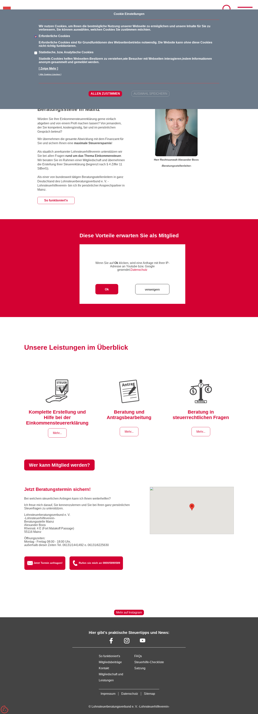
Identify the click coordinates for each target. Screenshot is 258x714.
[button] (191, 507)
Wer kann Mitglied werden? (59, 465)
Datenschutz (139, 269)
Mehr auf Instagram (129, 612)
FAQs (138, 656)
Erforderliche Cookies (54, 36)
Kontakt (104, 668)
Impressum (108, 693)
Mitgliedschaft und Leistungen (111, 677)
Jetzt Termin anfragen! (48, 562)
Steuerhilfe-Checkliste (149, 662)
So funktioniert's (56, 200)
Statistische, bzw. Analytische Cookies (66, 52)
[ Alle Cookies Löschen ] (50, 74)
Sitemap (149, 693)
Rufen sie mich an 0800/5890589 (99, 562)
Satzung (139, 668)
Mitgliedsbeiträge (110, 662)
